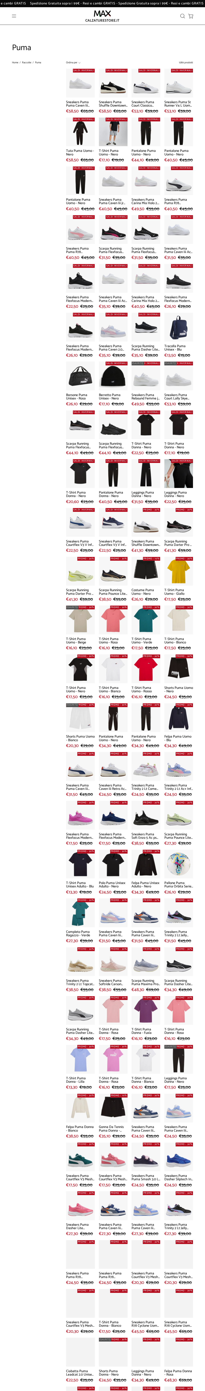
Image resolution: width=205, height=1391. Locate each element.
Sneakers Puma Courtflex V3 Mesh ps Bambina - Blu (79, 1324)
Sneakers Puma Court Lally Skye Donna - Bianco (176, 396)
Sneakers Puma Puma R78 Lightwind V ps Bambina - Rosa (77, 1275)
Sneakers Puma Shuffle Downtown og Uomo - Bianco (145, 543)
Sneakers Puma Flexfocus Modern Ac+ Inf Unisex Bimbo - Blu (111, 836)
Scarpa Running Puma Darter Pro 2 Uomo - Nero (178, 543)
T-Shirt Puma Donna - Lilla (76, 1080)
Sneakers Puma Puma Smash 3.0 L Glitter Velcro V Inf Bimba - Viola (145, 1177)
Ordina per (71, 62)
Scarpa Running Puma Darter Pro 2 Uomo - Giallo (79, 592)
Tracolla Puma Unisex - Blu (175, 348)
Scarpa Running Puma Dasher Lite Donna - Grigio (79, 1031)
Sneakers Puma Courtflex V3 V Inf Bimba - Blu (112, 543)
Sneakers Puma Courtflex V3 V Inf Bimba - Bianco (79, 543)
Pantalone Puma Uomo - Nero (144, 152)
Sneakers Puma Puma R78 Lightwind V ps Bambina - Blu (110, 1275)
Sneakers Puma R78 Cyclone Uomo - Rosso (145, 1324)
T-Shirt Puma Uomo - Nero (109, 152)
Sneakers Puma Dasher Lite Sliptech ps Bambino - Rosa (77, 1226)
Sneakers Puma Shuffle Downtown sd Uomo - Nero (112, 104)
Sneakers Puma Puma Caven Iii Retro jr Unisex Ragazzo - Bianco (78, 787)
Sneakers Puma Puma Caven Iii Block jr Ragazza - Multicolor (112, 933)
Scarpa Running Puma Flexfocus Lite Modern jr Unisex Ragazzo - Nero (144, 250)
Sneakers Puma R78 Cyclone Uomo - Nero (178, 1324)
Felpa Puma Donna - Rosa (178, 1373)
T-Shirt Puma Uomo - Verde (142, 640)
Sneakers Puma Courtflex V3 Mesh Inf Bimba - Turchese (79, 1177)
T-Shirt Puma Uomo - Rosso (142, 689)
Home (15, 63)
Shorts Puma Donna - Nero (109, 1373)
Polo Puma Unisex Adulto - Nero (112, 884)
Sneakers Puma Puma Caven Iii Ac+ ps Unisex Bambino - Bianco (113, 299)
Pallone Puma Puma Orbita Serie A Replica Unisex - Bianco (177, 884)
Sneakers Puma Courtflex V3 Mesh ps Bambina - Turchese (177, 1275)
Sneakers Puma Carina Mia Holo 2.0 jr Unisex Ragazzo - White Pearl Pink (146, 201)
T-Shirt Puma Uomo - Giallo (174, 592)
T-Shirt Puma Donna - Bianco (143, 1080)
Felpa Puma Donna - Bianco (80, 1128)
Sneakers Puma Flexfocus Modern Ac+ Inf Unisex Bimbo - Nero (78, 299)
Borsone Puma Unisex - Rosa (76, 396)
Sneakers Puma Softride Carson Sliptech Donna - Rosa (111, 982)
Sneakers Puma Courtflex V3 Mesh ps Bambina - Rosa (145, 1275)
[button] (182, 16)
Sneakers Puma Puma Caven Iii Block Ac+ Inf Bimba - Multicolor (177, 1128)
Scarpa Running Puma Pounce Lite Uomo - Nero (112, 592)
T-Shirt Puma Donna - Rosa (109, 1031)
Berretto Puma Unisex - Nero (110, 396)
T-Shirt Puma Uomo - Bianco (175, 640)
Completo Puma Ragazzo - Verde (78, 933)
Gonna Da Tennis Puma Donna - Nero (111, 1128)
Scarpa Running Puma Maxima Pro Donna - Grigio (145, 982)
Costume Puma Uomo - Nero (143, 592)
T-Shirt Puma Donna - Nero (141, 445)
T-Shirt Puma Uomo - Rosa (109, 640)
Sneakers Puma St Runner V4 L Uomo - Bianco (178, 104)
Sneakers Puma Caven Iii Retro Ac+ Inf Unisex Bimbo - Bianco (113, 787)
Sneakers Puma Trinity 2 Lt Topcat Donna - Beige (79, 982)
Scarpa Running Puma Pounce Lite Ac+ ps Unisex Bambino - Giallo (177, 836)
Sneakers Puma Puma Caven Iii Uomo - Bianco (77, 104)
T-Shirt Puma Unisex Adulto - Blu (80, 884)
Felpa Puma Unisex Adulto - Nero (145, 884)
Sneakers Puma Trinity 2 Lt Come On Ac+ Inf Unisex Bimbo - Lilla (145, 787)
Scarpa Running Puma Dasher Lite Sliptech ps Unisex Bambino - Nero (145, 348)
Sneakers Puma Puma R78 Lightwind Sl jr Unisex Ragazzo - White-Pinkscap (78, 250)
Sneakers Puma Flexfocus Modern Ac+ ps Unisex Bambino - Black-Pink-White (78, 348)
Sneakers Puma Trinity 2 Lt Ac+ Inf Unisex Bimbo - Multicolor (177, 787)
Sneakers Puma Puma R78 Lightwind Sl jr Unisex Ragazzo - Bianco (176, 201)
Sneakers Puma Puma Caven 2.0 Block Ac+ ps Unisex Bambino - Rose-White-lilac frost (112, 348)
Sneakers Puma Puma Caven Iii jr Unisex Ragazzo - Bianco (111, 201)
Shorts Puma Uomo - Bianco (80, 738)
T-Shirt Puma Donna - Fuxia (142, 1031)
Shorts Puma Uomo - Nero (178, 689)
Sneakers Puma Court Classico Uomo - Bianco (143, 104)
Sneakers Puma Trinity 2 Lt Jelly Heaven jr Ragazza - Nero (178, 933)
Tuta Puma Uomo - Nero (80, 152)
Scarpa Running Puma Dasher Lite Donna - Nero (177, 982)
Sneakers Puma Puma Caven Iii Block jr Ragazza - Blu (144, 933)
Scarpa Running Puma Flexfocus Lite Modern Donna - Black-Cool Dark (113, 445)
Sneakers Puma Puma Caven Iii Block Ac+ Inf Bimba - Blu (143, 1128)
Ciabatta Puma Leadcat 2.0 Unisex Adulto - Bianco (79, 1373)
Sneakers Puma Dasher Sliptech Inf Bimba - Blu (178, 1177)
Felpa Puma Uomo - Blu (177, 738)
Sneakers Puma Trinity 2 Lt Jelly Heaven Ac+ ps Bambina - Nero (175, 1226)
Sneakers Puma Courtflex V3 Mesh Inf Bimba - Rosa (112, 1177)
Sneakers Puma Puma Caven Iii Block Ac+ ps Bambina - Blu (110, 1226)
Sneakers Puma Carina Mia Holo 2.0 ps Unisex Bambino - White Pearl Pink (146, 299)
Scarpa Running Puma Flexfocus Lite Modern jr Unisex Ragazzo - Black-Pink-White (111, 250)
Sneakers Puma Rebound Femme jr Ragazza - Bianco (145, 396)
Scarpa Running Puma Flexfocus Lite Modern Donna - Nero (80, 445)
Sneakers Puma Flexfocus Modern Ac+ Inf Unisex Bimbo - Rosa (78, 836)
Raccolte (26, 63)
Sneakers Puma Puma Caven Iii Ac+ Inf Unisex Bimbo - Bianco (178, 250)
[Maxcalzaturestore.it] (102, 16)
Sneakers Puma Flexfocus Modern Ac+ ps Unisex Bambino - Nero (177, 299)
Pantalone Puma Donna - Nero (111, 494)
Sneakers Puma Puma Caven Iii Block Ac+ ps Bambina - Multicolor (143, 1226)
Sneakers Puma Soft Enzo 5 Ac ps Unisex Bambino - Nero (144, 836)
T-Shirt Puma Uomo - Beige (76, 640)
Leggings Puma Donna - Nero (143, 494)
